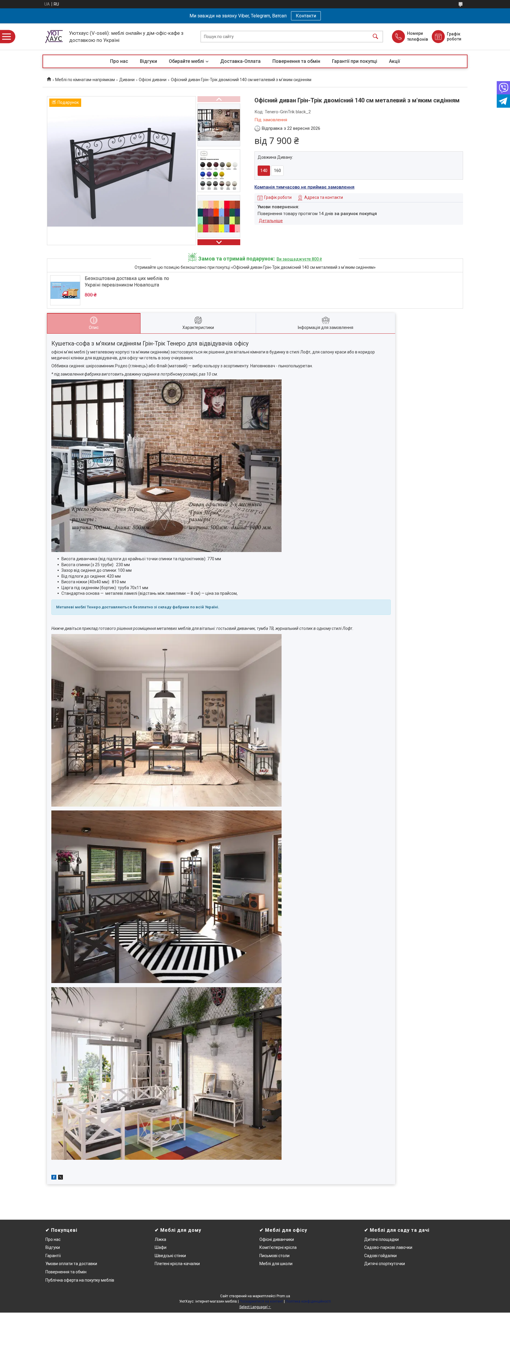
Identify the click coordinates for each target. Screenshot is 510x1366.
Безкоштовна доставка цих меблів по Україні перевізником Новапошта (127, 282)
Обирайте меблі (186, 61)
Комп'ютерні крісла (278, 1247)
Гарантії (53, 1255)
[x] (60, 1178)
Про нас (119, 61)
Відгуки (148, 61)
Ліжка (160, 1239)
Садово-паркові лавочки (388, 1247)
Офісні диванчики (276, 1239)
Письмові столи (274, 1255)
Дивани (127, 79)
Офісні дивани (152, 79)
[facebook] (53, 1178)
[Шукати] (375, 36)
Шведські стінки (170, 1255)
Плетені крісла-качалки (177, 1263)
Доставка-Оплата (240, 61)
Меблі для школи (275, 1263)
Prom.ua (283, 1296)
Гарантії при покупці (354, 61)
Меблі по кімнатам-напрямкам (85, 79)
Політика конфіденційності (308, 1301)
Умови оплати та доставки (71, 1263)
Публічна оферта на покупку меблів (79, 1280)
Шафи (160, 1247)
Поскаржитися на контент (261, 1301)
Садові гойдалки (380, 1255)
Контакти (306, 16)
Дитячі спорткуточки (384, 1263)
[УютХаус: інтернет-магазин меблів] (54, 36)
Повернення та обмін (296, 61)
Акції (394, 61)
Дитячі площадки (381, 1239)
